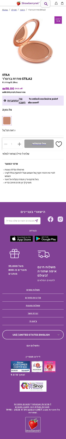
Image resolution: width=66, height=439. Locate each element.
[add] (19, 144)
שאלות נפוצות (33, 305)
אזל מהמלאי (39, 143)
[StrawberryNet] (28, 3)
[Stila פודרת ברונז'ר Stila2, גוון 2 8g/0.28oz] (7, 120)
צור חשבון (22, 100)
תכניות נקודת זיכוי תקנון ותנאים (32, 407)
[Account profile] (56, 3)
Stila (6, 74)
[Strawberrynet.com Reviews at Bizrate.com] (20, 371)
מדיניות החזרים (33, 297)
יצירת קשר (33, 313)
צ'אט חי (33, 321)
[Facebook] (50, 220)
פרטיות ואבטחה (41, 404)
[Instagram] (60, 220)
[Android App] (46, 241)
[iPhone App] (21, 241)
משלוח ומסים (33, 290)
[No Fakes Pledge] (49, 370)
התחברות (12, 100)
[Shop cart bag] (62, 3)
